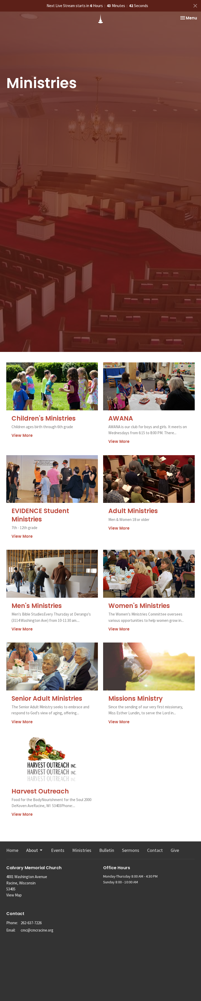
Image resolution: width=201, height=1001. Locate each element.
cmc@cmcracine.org (37, 930)
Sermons (130, 850)
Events (57, 850)
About (32, 850)
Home (12, 850)
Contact (155, 850)
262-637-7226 (31, 922)
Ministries (81, 850)
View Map (14, 895)
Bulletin (106, 850)
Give (175, 850)
